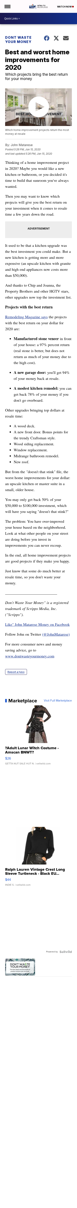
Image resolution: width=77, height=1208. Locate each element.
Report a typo (16, 672)
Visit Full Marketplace (58, 700)
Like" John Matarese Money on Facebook (37, 624)
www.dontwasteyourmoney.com (29, 656)
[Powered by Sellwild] (65, 951)
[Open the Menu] (7, 6)
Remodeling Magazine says (26, 316)
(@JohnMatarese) (56, 634)
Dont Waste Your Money (18, 39)
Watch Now (64, 6)
